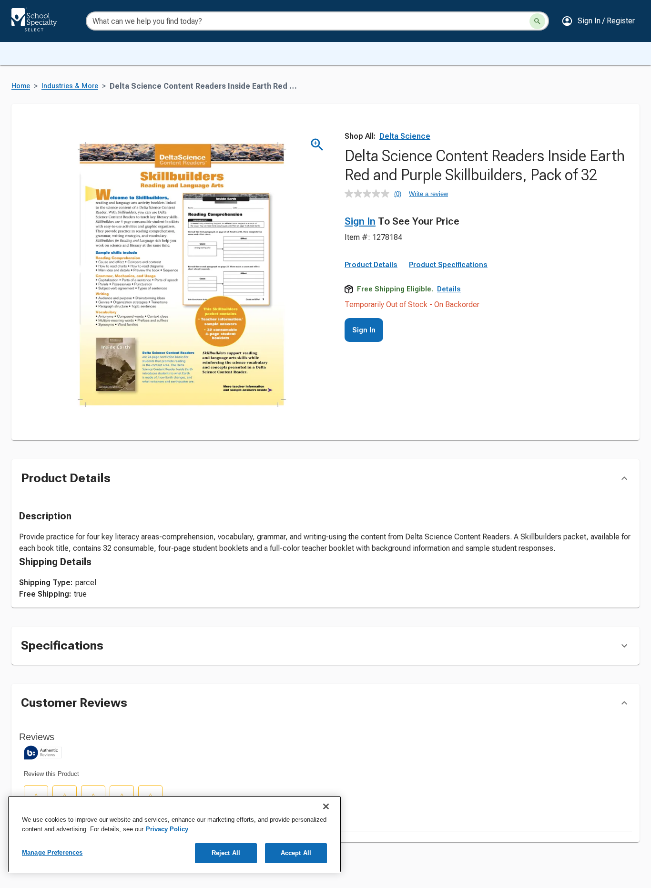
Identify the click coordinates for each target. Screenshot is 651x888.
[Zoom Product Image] (317, 145)
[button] (598, 21)
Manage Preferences (52, 852)
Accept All (296, 853)
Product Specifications (448, 264)
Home (20, 86)
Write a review (428, 193)
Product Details (371, 264)
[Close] (325, 806)
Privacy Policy (167, 829)
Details (449, 289)
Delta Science (404, 136)
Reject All (226, 853)
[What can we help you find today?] (537, 21)
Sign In (360, 221)
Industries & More (69, 86)
